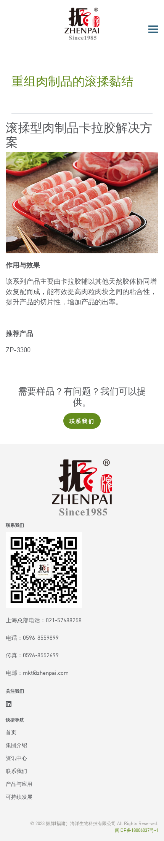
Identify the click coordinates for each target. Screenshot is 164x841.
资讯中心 (16, 758)
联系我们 (82, 420)
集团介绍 (16, 745)
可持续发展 (19, 796)
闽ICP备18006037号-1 (136, 830)
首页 (11, 732)
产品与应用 (19, 783)
